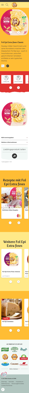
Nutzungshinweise (18, 383)
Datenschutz (5, 383)
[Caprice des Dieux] (5, 364)
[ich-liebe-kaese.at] (4, 374)
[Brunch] (24, 349)
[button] (7, 66)
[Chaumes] (15, 364)
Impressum (20, 381)
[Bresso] (5, 349)
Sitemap (4, 381)
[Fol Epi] (5, 357)
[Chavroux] (24, 357)
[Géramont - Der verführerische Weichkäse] (24, 363)
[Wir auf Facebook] (3, 390)
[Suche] (7, 4)
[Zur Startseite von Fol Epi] (14, 4)
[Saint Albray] (14, 357)
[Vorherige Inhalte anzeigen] (10, 32)
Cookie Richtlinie (6, 385)
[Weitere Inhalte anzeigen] (18, 32)
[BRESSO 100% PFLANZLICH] (15, 349)
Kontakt (11, 381)
